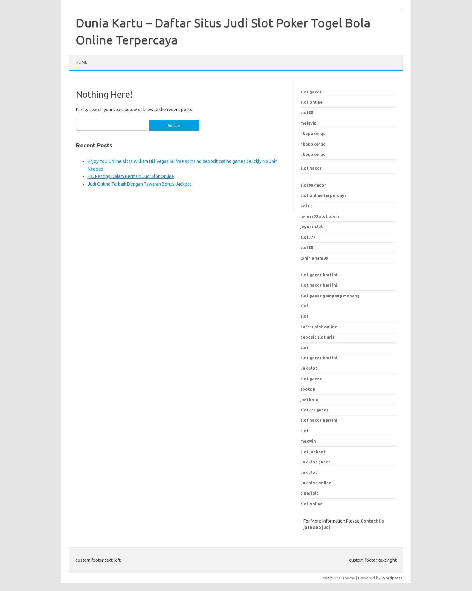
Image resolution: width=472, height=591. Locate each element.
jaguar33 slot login (319, 216)
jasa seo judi (316, 527)
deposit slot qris (317, 337)
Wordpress (391, 578)
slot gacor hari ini (318, 274)
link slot (308, 472)
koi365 (307, 206)
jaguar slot (311, 226)
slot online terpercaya (323, 195)
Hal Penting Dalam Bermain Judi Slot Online (131, 176)
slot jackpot (313, 451)
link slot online (315, 483)
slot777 (307, 237)
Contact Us (372, 521)
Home (81, 62)
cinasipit (309, 493)
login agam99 (314, 258)
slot (304, 306)
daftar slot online (318, 326)
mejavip (308, 123)
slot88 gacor (313, 185)
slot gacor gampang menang (330, 295)
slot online (311, 102)
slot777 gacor (314, 410)
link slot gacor (315, 462)
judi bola (309, 399)
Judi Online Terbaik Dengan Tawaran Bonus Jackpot (139, 184)
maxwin (308, 441)
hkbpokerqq (313, 133)
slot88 (306, 112)
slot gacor (311, 92)
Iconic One (331, 578)
